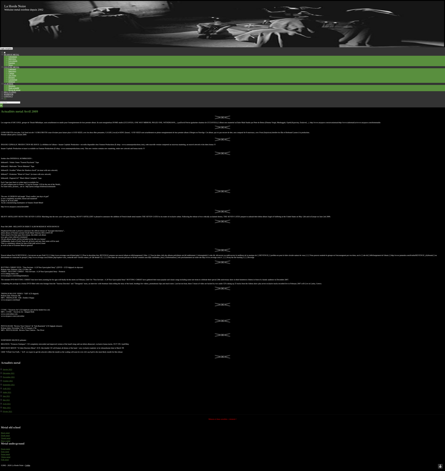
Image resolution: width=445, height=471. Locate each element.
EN (5, 98)
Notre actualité (13, 88)
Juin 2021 (6, 396)
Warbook (8, 94)
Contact (8, 96)
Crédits (27, 465)
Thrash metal (5, 438)
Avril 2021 (7, 404)
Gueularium (12, 80)
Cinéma (11, 73)
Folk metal (5, 460)
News (10, 65)
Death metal (5, 436)
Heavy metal (5, 441)
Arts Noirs (12, 75)
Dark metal (5, 452)
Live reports (12, 61)
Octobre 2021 (8, 381)
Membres (11, 86)
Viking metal (5, 457)
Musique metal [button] (11, 55)
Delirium (11, 82)
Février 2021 (7, 411)
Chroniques (12, 57)
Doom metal (5, 449)
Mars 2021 (7, 408)
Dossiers (11, 78)
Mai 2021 (6, 400)
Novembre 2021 (9, 377)
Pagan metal (5, 454)
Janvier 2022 (7, 369)
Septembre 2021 (9, 385)
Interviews (12, 59)
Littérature (12, 69)
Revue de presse (14, 90)
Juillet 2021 (7, 392)
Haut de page (440, 466)
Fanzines (11, 63)
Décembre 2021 (8, 373)
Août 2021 (7, 389)
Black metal (5, 433)
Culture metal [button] (11, 67)
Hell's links (10, 92)
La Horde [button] (8, 84)
